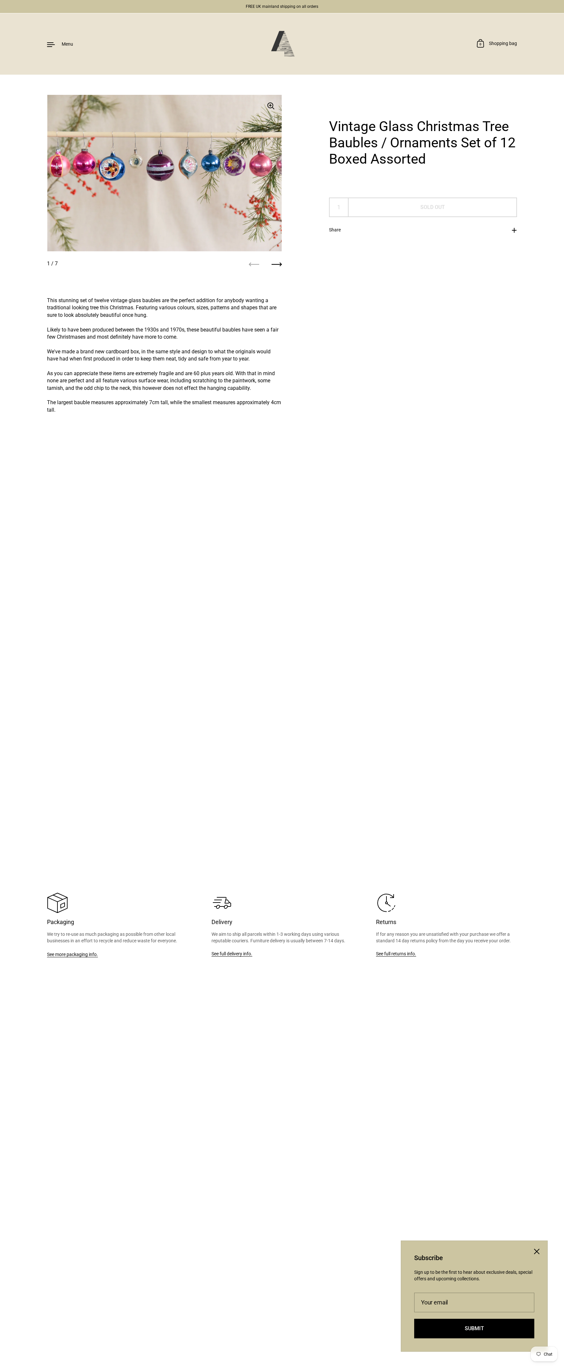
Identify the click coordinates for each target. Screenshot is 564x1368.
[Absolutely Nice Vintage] (282, 44)
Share (335, 229)
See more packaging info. (72, 954)
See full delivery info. (232, 953)
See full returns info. (396, 953)
